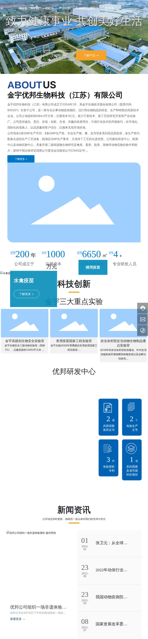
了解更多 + (26, 294)
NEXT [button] (118, 267)
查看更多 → (17, 618)
